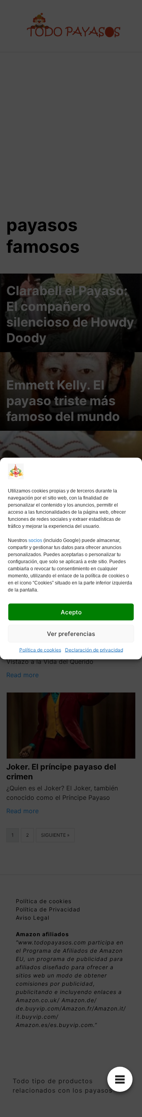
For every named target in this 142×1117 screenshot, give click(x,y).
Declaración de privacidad (94, 650)
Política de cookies (40, 650)
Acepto (71, 611)
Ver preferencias (71, 633)
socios (35, 540)
